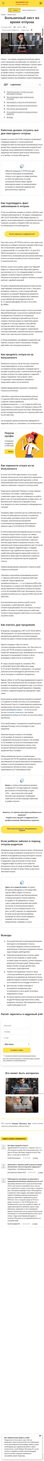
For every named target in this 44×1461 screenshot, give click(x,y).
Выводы (10, 117)
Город (5, 1044)
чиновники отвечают (15, 712)
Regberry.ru (22, 3)
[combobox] (17, 1044)
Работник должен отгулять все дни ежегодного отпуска (20, 93)
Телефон (6, 1032)
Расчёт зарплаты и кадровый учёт (22, 234)
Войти (16, 10)
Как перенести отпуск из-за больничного (22, 105)
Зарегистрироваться (29, 10)
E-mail (6, 1038)
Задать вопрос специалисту (14, 1139)
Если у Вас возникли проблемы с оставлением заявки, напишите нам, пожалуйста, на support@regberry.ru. (21, 1059)
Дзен (29, 1123)
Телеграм (15, 1123)
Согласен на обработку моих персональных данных (20, 1056)
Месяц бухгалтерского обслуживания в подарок (22, 829)
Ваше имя (7, 1025)
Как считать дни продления (17, 109)
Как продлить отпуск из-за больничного (21, 102)
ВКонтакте (23, 1123)
